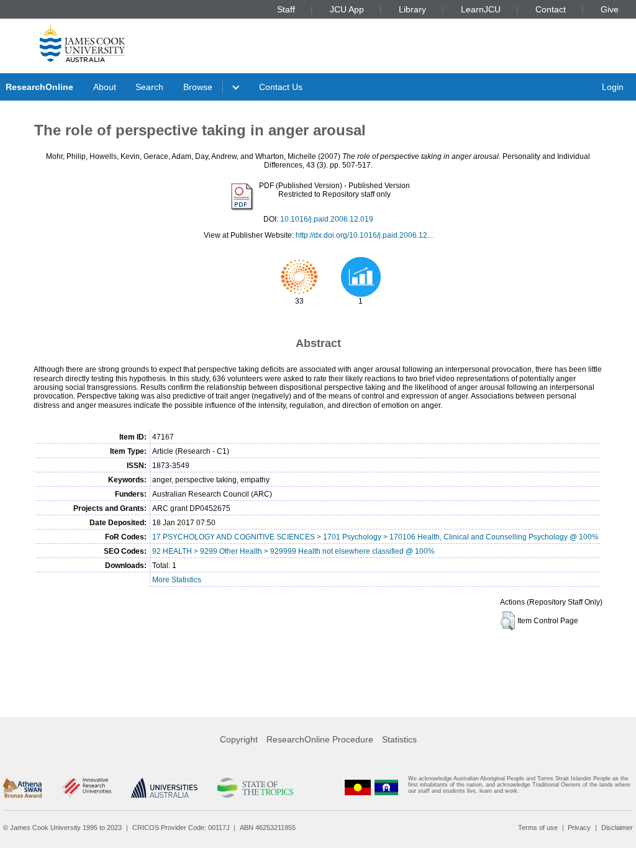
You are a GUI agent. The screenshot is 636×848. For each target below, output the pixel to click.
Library (412, 9)
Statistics (399, 739)
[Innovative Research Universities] (86, 788)
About (104, 87)
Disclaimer (617, 827)
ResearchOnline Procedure (319, 739)
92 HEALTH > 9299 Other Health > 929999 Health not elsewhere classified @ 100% (293, 551)
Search (149, 87)
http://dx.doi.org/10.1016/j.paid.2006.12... (364, 235)
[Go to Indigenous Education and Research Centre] (358, 787)
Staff (286, 9)
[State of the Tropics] (255, 788)
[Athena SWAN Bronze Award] (22, 788)
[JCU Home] (82, 43)
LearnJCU (481, 9)
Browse (197, 87)
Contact (550, 9)
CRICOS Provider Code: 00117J (181, 827)
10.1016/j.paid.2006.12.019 (326, 219)
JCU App (347, 9)
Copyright (239, 739)
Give (610, 9)
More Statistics (176, 579)
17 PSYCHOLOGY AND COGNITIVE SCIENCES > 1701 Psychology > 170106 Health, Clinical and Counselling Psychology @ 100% (375, 537)
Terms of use (538, 827)
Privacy (579, 827)
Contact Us (280, 87)
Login (613, 87)
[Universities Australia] (164, 788)
